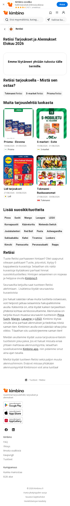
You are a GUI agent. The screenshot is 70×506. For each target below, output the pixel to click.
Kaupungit (8, 455)
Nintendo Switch (47, 224)
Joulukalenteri (12, 231)
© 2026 (35, 488)
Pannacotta (22, 244)
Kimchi (8, 244)
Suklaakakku (11, 238)
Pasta (40, 231)
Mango (28, 217)
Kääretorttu (28, 224)
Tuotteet (8, 459)
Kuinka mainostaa (12, 472)
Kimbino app (30, 349)
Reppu (55, 244)
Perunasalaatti (40, 244)
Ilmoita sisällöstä (12, 450)
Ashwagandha (54, 231)
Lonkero (50, 238)
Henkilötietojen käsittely (35, 501)
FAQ (5, 441)
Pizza (8, 217)
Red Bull (28, 231)
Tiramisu (37, 238)
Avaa (62, 4)
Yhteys (6, 446)
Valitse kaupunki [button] (58, 19)
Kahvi (25, 238)
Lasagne (40, 217)
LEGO (52, 217)
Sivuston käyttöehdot (35, 497)
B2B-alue (8, 476)
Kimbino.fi (31, 278)
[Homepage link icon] (26, 380)
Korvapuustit (11, 224)
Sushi (17, 217)
